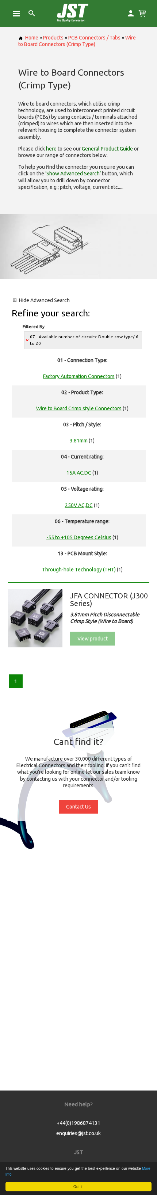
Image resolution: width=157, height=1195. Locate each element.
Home (31, 38)
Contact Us (78, 807)
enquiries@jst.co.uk (78, 1133)
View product (92, 639)
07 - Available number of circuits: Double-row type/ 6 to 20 (84, 340)
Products (53, 38)
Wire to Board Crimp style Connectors (79, 408)
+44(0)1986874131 (78, 1123)
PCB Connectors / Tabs (94, 38)
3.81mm (79, 441)
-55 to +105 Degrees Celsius (78, 537)
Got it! (78, 1186)
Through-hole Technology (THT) (79, 569)
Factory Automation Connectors (79, 376)
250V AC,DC (79, 505)
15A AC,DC (78, 473)
